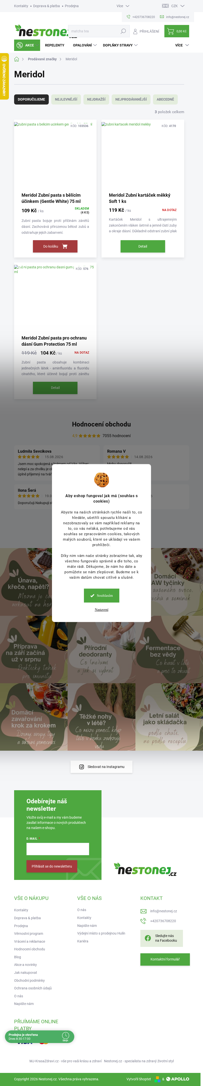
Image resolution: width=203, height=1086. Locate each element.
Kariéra (82, 941)
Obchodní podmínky (29, 980)
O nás (18, 996)
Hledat (123, 31)
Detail (142, 246)
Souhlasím (105, 595)
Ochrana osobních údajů (33, 988)
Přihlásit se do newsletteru (52, 866)
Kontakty (21, 6)
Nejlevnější (66, 99)
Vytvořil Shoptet (139, 1079)
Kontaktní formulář (165, 959)
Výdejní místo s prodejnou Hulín (101, 933)
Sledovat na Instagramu (106, 767)
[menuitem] (27, 45)
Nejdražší (96, 99)
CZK (174, 6)
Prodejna (72, 6)
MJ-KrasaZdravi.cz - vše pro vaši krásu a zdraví (65, 1061)
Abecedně (165, 99)
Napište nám (24, 1004)
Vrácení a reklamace (29, 941)
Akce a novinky (25, 965)
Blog (17, 957)
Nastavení (101, 610)
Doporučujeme (31, 99)
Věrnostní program (28, 934)
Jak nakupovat (25, 973)
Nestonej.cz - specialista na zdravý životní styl (139, 1061)
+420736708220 (163, 921)
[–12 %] (55, 298)
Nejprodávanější (131, 99)
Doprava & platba (46, 6)
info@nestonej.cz (163, 911)
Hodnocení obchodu (101, 424)
